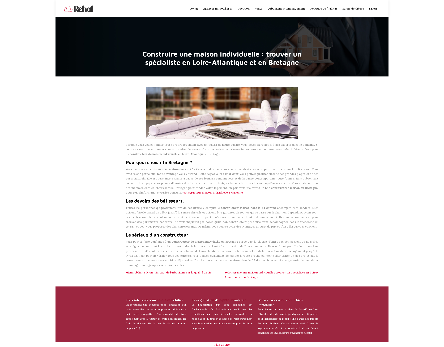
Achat (194, 8)
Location (244, 8)
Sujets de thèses (353, 8)
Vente (258, 8)
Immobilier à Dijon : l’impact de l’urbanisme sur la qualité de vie (169, 272)
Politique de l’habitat (323, 8)
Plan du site (222, 344)
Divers (373, 8)
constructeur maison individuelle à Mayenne (213, 192)
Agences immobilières (217, 8)
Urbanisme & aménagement (286, 8)
